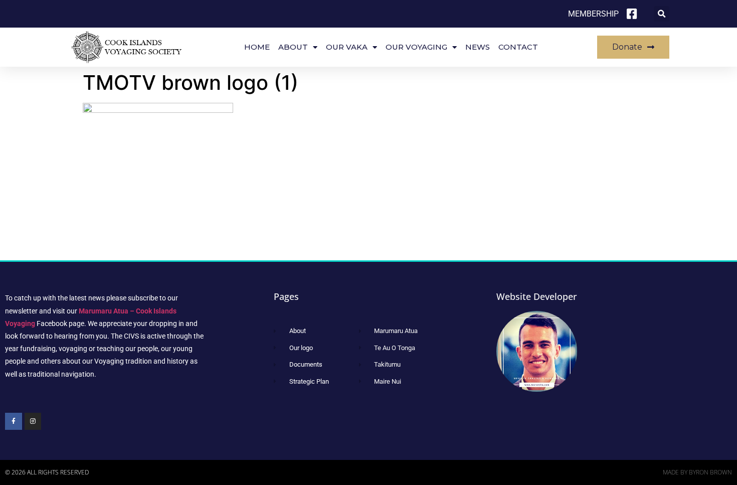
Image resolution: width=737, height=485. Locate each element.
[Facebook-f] (13, 421)
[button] (661, 14)
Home (257, 47)
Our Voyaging (416, 47)
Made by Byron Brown (697, 472)
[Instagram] (33, 421)
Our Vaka (346, 47)
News (477, 47)
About (293, 47)
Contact (518, 47)
